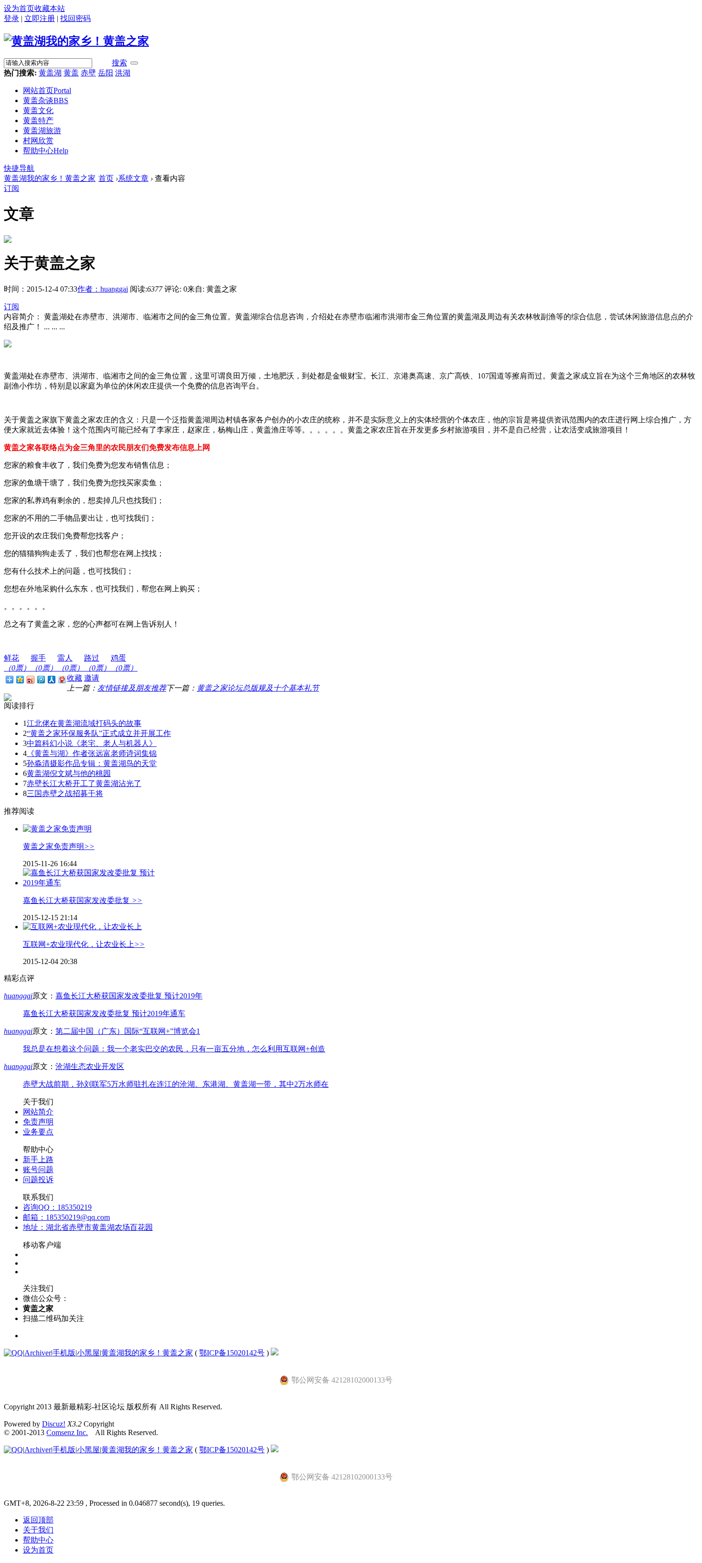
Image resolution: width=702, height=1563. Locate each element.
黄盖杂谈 (45, 100)
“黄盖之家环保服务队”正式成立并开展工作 (99, 733)
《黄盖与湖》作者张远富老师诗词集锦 (92, 753)
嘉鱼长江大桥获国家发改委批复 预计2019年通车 (104, 1013)
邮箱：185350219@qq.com (66, 1217)
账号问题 (38, 1169)
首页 (106, 178)
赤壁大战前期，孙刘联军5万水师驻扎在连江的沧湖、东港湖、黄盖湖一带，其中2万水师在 (176, 1084)
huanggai (18, 996)
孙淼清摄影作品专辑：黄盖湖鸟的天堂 (92, 763)
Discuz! (53, 1424)
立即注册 (39, 18)
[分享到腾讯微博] (40, 679)
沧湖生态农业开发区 (89, 1066)
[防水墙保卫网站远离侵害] (274, 1353)
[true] (134, 63)
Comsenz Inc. (67, 1432)
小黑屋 (88, 1353)
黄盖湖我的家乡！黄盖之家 (50, 178)
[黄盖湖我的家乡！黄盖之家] (76, 41)
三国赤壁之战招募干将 (65, 793)
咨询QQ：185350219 (57, 1207)
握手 (44, 663)
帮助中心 (45, 151)
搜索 (119, 63)
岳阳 (105, 73)
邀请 (91, 678)
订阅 (11, 188)
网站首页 (47, 90)
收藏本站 (49, 8)
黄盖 (71, 73)
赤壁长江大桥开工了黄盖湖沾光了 (84, 783)
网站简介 (38, 1112)
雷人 (70, 663)
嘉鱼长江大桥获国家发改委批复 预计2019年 (128, 996)
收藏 (74, 678)
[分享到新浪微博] (30, 679)
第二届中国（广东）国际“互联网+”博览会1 (127, 1031)
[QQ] (13, 1353)
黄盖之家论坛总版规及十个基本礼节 (258, 688)
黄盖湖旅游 (42, 130)
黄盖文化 (38, 110)
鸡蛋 (124, 663)
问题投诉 (38, 1179)
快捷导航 (19, 168)
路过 (97, 663)
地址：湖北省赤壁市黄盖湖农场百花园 (88, 1227)
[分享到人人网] (51, 679)
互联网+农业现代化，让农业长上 (84, 944)
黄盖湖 (50, 73)
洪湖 (122, 73)
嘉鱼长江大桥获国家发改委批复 (82, 900)
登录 (11, 18)
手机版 (64, 1353)
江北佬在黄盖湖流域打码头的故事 (84, 723)
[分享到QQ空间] (19, 679)
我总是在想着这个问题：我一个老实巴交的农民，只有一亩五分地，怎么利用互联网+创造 (174, 1049)
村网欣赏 (38, 140)
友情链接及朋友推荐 (131, 688)
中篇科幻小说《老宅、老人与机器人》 (92, 743)
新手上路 (38, 1159)
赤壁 (88, 73)
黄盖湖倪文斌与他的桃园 (69, 773)
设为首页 (19, 8)
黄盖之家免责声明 (59, 846)
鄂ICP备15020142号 (232, 1353)
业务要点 (38, 1132)
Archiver (37, 1353)
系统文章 (133, 178)
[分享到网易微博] (61, 679)
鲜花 (17, 663)
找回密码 (75, 18)
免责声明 (38, 1122)
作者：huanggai (102, 289)
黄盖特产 (38, 120)
